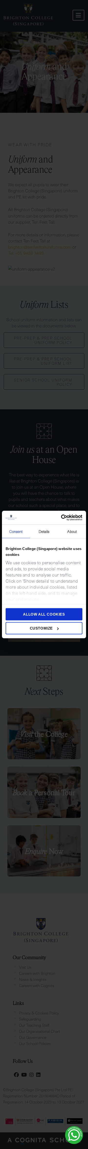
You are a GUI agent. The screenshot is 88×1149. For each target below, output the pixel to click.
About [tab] (72, 531)
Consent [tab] (15, 531)
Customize (41, 628)
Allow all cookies (44, 614)
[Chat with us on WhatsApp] (74, 1135)
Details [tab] (44, 531)
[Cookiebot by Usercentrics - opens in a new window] (62, 518)
